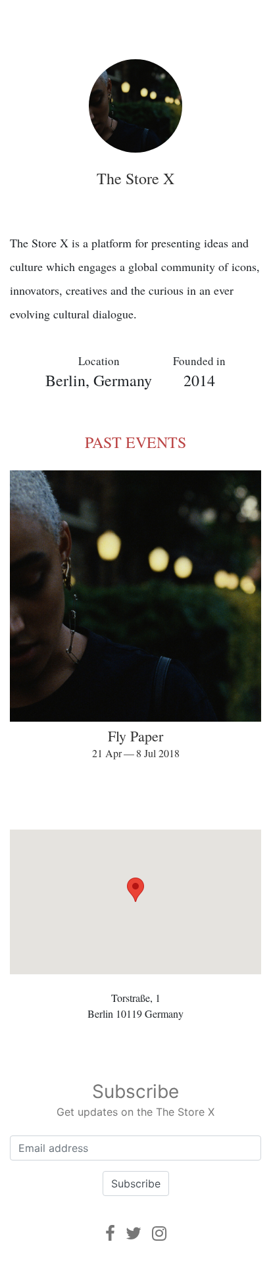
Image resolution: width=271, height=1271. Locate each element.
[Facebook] (110, 1233)
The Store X (135, 178)
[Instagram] (159, 1233)
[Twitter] (133, 1233)
